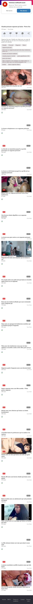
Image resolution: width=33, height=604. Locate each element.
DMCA (9, 599)
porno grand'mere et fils (23, 56)
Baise (24, 45)
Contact (23, 599)
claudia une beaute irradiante (9, 53)
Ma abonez (23, 10)
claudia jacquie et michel (8, 56)
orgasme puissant (7, 47)
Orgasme (18, 45)
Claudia (4, 45)
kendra (4, 64)
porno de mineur (6, 58)
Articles (4, 599)
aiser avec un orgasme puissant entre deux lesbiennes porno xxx (16, 50)
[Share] (28, 33)
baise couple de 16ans (14, 64)
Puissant (11, 45)
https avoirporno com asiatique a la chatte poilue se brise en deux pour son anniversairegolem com (15, 61)
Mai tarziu (9, 10)
